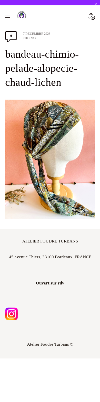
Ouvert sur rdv (50, 283)
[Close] (96, 4)
